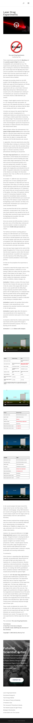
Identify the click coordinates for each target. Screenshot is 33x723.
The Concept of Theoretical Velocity (12, 705)
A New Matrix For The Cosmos (11, 712)
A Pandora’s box (7, 702)
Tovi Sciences (21, 720)
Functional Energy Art (9, 695)
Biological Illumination (9, 710)
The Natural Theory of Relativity (11, 700)
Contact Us (16, 680)
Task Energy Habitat (8, 697)
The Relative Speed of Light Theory (12, 707)
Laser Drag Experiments (9, 693)
